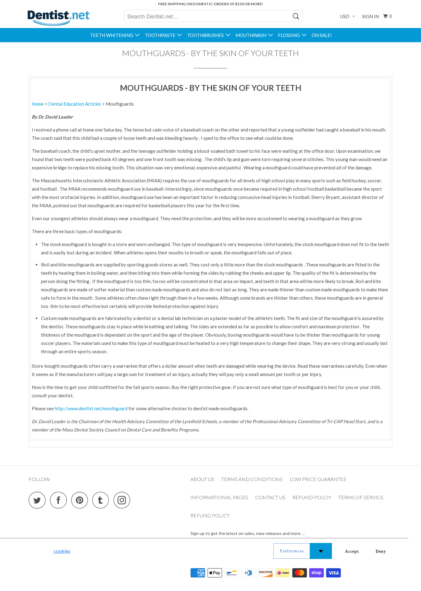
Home (38, 104)
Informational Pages (219, 497)
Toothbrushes (206, 35)
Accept (352, 551)
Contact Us (270, 497)
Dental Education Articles (75, 104)
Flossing (290, 35)
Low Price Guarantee (318, 479)
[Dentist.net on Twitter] (39, 500)
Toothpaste (161, 35)
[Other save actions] (321, 551)
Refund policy (210, 515)
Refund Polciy (311, 497)
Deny (381, 551)
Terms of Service (361, 497)
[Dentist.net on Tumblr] (102, 500)
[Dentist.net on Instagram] (123, 500)
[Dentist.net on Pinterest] (81, 500)
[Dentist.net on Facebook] (60, 500)
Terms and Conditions (252, 479)
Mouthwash (251, 35)
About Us (202, 479)
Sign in (370, 16)
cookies (62, 551)
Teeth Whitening (112, 35)
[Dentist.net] (58, 17)
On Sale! (322, 35)
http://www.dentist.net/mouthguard (91, 408)
